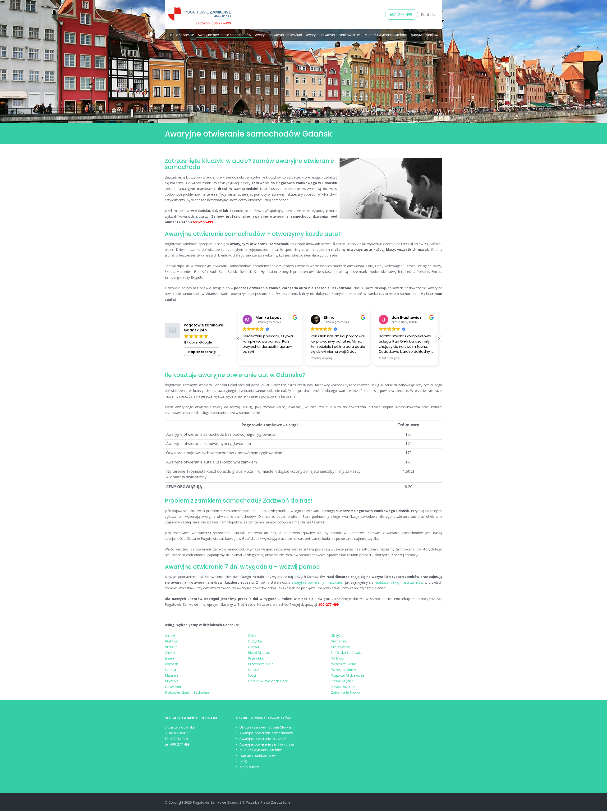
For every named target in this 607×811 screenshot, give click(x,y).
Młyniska (171, 681)
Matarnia (172, 675)
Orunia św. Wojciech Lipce (268, 681)
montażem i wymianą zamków (399, 582)
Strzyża (336, 635)
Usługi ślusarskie (181, 34)
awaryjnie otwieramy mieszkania (317, 582)
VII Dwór (338, 658)
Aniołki (170, 635)
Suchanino (339, 641)
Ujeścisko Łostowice (347, 652)
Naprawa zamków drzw (257, 755)
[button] (438, 338)
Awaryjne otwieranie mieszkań (278, 34)
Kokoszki (172, 664)
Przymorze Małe (260, 664)
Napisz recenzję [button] (202, 351)
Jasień (169, 658)
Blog (243, 761)
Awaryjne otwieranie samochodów (224, 34)
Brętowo (171, 641)
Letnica (170, 669)
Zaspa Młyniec (342, 681)
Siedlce (253, 669)
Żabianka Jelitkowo (345, 692)
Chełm (170, 652)
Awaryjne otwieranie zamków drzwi (333, 34)
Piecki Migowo (259, 652)
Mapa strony (249, 767)
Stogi (252, 675)
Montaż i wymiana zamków (385, 34)
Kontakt (428, 14)
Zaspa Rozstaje (343, 686)
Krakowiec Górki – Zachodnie (187, 692)
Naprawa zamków (424, 34)
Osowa (253, 647)
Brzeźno (171, 647)
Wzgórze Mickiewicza (347, 675)
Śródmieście (340, 647)
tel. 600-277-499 (177, 744)
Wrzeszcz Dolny (343, 664)
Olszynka (255, 641)
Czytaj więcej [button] (321, 358)
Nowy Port (173, 686)
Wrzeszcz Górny (343, 669)
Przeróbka (256, 658)
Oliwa (252, 635)
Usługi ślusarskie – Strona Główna (265, 727)
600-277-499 (401, 14)
